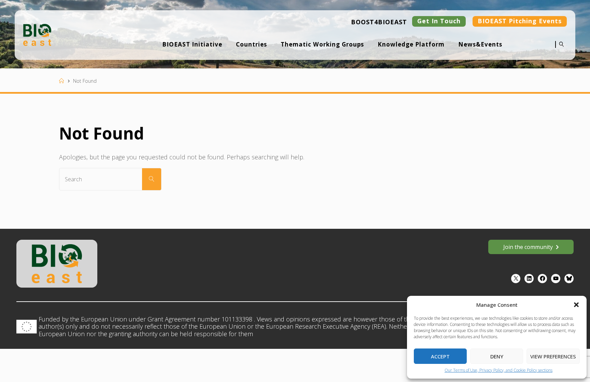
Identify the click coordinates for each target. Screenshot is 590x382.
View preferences (553, 356)
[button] (576, 304)
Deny (496, 356)
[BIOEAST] (37, 34)
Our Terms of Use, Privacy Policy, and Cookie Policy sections (498, 370)
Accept (440, 356)
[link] (560, 49)
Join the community (528, 247)
